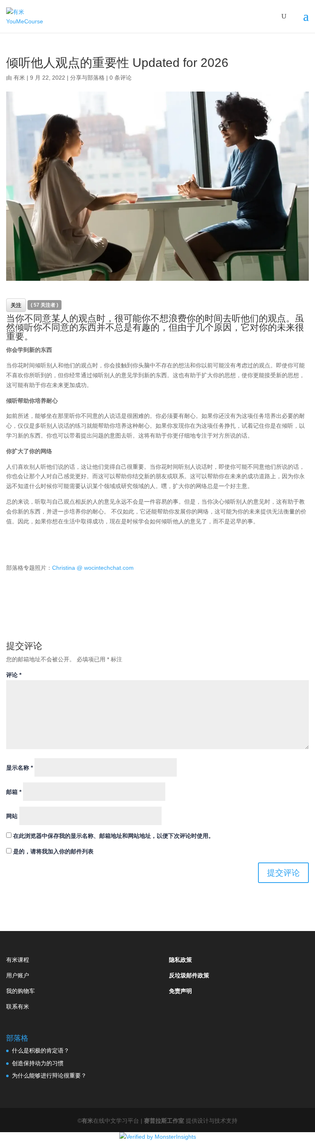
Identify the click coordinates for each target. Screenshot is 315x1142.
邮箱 (13, 792)
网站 (12, 816)
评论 (13, 675)
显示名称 (19, 767)
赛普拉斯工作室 (165, 1120)
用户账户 (17, 975)
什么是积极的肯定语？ (40, 1050)
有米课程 (17, 959)
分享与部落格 (87, 77)
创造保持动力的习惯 (38, 1063)
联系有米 (17, 1006)
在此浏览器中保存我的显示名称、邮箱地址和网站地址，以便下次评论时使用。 (113, 835)
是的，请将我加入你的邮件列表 (52, 851)
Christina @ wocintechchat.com (93, 567)
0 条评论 (121, 77)
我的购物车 (20, 991)
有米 (19, 77)
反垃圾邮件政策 (189, 975)
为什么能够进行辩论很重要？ (49, 1075)
